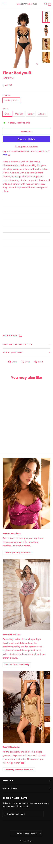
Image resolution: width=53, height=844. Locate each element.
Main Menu (10, 788)
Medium (19, 113)
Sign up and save (15, 798)
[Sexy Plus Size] (26, 594)
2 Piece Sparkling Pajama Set (17, 552)
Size (5, 109)
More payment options (26, 146)
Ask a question (13, 352)
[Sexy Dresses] (26, 707)
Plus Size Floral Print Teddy (16, 664)
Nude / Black (11, 100)
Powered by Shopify (26, 841)
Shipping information (17, 345)
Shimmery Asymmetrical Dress (18, 769)
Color (7, 95)
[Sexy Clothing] (26, 493)
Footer (8, 780)
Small (7, 113)
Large (30, 113)
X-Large (42, 113)
